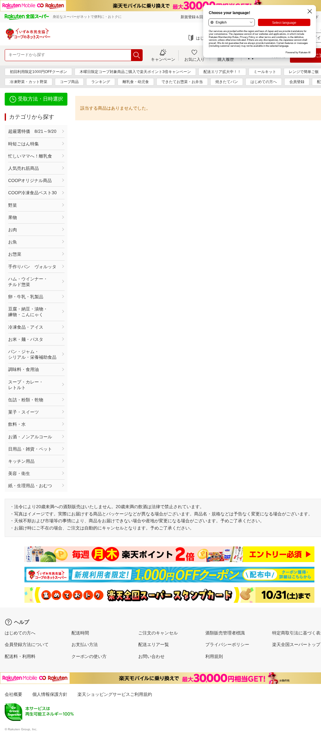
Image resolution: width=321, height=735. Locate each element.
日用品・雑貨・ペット (30, 448)
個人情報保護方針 (49, 694)
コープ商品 (69, 82)
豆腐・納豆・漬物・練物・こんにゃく (28, 311)
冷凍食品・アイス (25, 327)
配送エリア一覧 (153, 644)
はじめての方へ (263, 82)
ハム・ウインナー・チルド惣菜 (28, 281)
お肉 (12, 229)
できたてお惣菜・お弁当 (182, 82)
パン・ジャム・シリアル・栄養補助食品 (32, 354)
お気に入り (194, 59)
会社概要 (13, 694)
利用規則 (214, 656)
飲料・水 (17, 424)
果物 (12, 217)
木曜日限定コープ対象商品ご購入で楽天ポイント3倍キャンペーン (135, 72)
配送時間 (80, 632)
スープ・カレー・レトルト (25, 384)
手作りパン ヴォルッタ (32, 266)
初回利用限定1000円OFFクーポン (38, 72)
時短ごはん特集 (23, 143)
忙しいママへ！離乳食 (30, 156)
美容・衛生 (19, 473)
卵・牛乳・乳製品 (25, 296)
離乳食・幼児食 (136, 82)
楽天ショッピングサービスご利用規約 (114, 694)
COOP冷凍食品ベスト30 (32, 192)
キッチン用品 (21, 461)
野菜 (12, 205)
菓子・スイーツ (23, 411)
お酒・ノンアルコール (30, 436)
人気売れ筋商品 (23, 168)
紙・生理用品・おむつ (30, 485)
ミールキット (265, 72)
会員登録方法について (27, 644)
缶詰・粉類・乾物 (25, 399)
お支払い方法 (84, 644)
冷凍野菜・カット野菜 (28, 82)
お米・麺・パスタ (25, 339)
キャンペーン (163, 59)
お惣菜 (14, 254)
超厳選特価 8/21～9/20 (32, 131)
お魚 (12, 241)
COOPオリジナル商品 (30, 180)
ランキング (100, 82)
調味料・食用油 (23, 369)
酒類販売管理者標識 (225, 632)
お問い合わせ (151, 656)
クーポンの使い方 (89, 656)
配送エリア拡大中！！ (222, 72)
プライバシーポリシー (227, 644)
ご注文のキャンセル (158, 632)
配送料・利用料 (20, 656)
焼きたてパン (226, 82)
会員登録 (296, 82)
